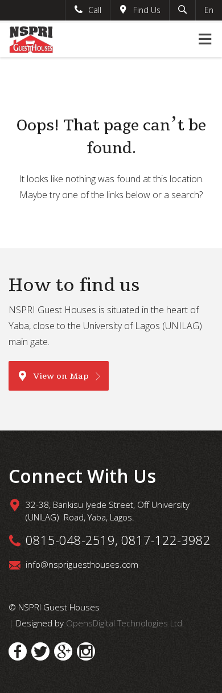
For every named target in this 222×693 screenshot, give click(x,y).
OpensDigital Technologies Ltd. (125, 623)
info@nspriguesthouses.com (82, 564)
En (208, 10)
